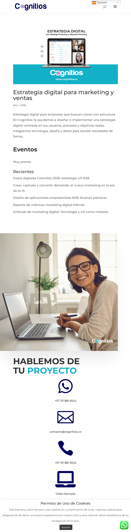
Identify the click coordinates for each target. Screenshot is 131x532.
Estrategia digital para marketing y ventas (63, 95)
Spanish (101, 2)
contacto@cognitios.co (65, 431)
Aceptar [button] (66, 527)
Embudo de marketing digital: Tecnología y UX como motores (60, 212)
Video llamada (65, 493)
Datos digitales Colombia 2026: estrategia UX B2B (51, 178)
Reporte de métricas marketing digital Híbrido (48, 205)
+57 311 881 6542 (65, 400)
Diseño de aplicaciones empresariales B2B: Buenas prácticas (60, 198)
